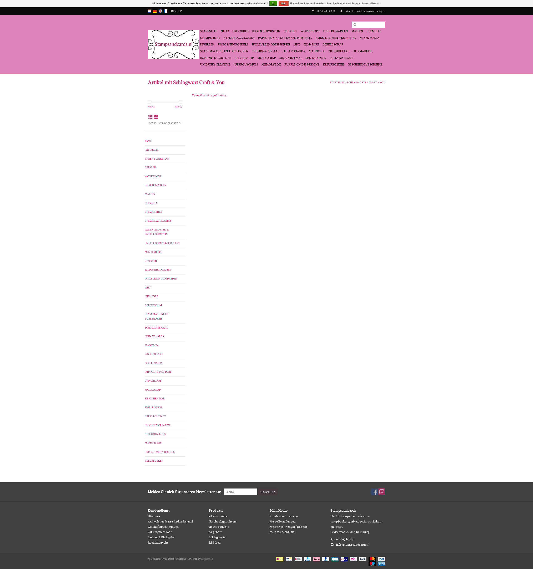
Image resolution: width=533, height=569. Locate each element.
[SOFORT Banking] (316, 558)
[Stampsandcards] (173, 44)
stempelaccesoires (239, 37)
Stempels (374, 31)
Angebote (215, 532)
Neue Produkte (219, 526)
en (160, 11)
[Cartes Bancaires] (334, 558)
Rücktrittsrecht (158, 542)
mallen (357, 31)
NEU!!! (225, 31)
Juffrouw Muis (246, 64)
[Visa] (380, 558)
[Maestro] (371, 562)
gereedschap (333, 44)
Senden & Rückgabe (161, 537)
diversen (207, 44)
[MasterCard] (371, 558)
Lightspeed (207, 558)
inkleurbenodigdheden (271, 44)
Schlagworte (356, 82)
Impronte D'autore (215, 57)
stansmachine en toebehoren (224, 51)
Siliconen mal (290, 57)
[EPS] (352, 558)
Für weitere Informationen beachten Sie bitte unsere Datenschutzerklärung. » (335, 3)
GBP (179, 11)
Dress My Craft (342, 57)
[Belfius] (297, 558)
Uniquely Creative (215, 64)
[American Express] (380, 562)
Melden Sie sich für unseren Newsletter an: (184, 492)
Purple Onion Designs (301, 64)
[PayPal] (325, 558)
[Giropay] (343, 558)
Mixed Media (369, 37)
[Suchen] (355, 24)
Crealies (290, 31)
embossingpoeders (233, 44)
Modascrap (266, 57)
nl (149, 11)
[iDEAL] (279, 558)
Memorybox (271, 64)
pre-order (240, 31)
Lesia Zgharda (294, 51)
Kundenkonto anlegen (285, 516)
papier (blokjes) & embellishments (285, 37)
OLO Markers (363, 51)
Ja (273, 3)
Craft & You (377, 82)
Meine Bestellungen (283, 521)
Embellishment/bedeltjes (336, 37)
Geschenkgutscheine (365, 64)
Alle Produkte (218, 516)
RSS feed (214, 542)
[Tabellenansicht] (150, 117)
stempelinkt (210, 37)
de (155, 11)
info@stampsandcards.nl (352, 544)
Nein (283, 3)
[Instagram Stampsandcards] (382, 491)
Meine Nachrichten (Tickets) (288, 526)
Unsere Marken (335, 31)
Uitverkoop (244, 57)
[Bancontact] (288, 558)
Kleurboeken (333, 64)
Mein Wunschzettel (282, 532)
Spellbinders (315, 57)
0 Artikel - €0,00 (326, 11)
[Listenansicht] (156, 117)
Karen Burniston (266, 31)
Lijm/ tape (311, 44)
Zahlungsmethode (160, 532)
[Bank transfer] (362, 558)
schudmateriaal (265, 51)
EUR (172, 11)
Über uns (154, 516)
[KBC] (306, 558)
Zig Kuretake (338, 51)
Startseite (208, 31)
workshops (310, 31)
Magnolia (317, 51)
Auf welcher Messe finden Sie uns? (170, 521)
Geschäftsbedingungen (163, 526)
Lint (297, 44)
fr (165, 11)
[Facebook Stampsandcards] (374, 491)
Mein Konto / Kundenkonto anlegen (365, 11)
